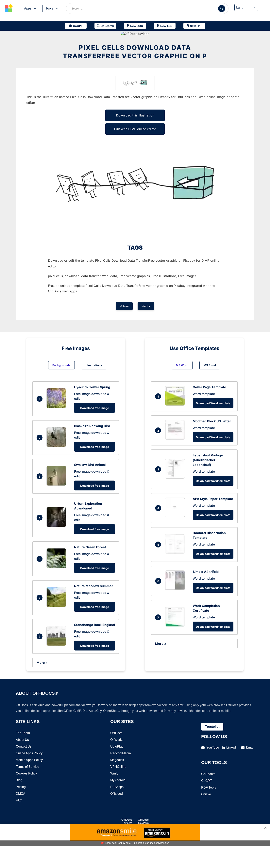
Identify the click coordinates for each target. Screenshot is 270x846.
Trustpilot (212, 726)
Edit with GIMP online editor (135, 129)
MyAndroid (118, 780)
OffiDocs (116, 733)
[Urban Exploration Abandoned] (57, 526)
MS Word (182, 365)
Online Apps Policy (29, 753)
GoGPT (206, 780)
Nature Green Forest (90, 547)
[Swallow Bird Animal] (57, 484)
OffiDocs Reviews (126, 821)
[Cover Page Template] (176, 404)
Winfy (114, 773)
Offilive (206, 794)
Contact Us (23, 746)
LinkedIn (232, 747)
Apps (27, 8)
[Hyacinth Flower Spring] (57, 407)
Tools (49, 8)
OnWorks (116, 739)
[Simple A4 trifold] (176, 589)
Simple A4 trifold (206, 572)
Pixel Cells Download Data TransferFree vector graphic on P (135, 52)
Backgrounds (61, 365)
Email (250, 747)
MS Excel (210, 365)
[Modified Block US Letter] (176, 439)
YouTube (212, 747)
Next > (146, 306)
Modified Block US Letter (212, 421)
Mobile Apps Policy (29, 760)
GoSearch (208, 774)
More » (42, 663)
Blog (19, 780)
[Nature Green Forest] (57, 567)
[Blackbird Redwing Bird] (57, 446)
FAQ (19, 800)
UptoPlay (116, 746)
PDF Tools (208, 787)
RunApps (117, 787)
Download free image (94, 408)
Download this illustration (135, 115)
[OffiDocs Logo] (9, 8)
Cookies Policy (26, 773)
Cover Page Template (209, 387)
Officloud (116, 793)
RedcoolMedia (120, 753)
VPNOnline (118, 766)
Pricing (21, 787)
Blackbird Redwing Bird (92, 426)
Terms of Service (27, 766)
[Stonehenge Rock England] (57, 645)
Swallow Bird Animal (90, 465)
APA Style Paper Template (213, 499)
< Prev (124, 306)
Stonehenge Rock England (94, 625)
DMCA (20, 793)
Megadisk (117, 760)
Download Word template (213, 403)
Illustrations (94, 365)
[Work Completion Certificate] (176, 626)
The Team (23, 733)
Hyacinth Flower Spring (92, 387)
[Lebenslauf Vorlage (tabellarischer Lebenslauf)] (176, 477)
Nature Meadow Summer (93, 586)
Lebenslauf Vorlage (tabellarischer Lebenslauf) (208, 460)
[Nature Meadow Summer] (57, 606)
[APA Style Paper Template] (176, 516)
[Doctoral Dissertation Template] (176, 553)
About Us (22, 739)
